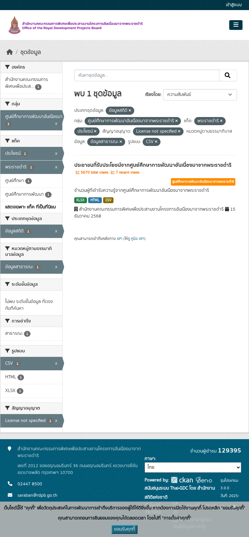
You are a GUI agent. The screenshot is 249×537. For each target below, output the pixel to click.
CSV (108, 200)
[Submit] (228, 75)
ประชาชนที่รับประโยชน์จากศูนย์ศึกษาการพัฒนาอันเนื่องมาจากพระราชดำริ (152, 165)
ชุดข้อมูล (30, 52)
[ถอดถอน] (130, 110)
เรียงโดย (152, 94)
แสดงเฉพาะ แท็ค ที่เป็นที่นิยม (30, 207)
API (119, 239)
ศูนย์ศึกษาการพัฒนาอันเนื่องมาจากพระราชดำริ (203, 181)
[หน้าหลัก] (9, 52)
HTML (95, 200)
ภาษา (150, 458)
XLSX (80, 200)
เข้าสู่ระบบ (234, 5)
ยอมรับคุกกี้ (124, 529)
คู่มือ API (137, 239)
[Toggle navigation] (236, 25)
